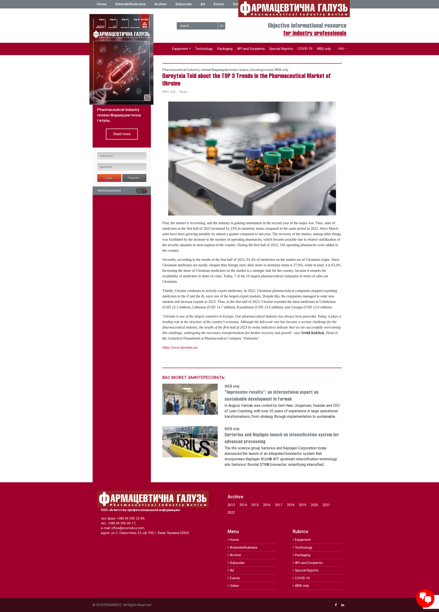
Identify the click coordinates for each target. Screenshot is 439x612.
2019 (302, 505)
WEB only (324, 49)
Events (219, 4)
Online (238, 4)
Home (102, 4)
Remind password (109, 190)
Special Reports (281, 49)
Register (134, 178)
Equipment (180, 49)
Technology (204, 49)
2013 (231, 505)
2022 (231, 512)
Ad (203, 4)
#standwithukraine (130, 4)
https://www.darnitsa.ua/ (180, 347)
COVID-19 (304, 49)
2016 (266, 505)
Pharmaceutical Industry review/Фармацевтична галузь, (206, 70)
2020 (314, 505)
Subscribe (183, 4)
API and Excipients (251, 49)
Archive (160, 4)
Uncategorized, (262, 70)
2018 (290, 505)
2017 (278, 505)
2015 (255, 505)
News (183, 92)
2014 (243, 505)
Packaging (225, 49)
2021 (326, 505)
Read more (122, 134)
